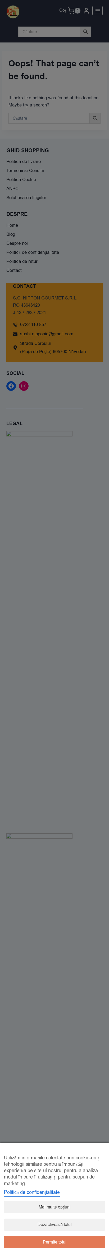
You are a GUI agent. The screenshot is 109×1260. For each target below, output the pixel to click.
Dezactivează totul (55, 1225)
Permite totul (54, 1242)
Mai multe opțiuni (55, 1207)
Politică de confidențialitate (32, 1192)
